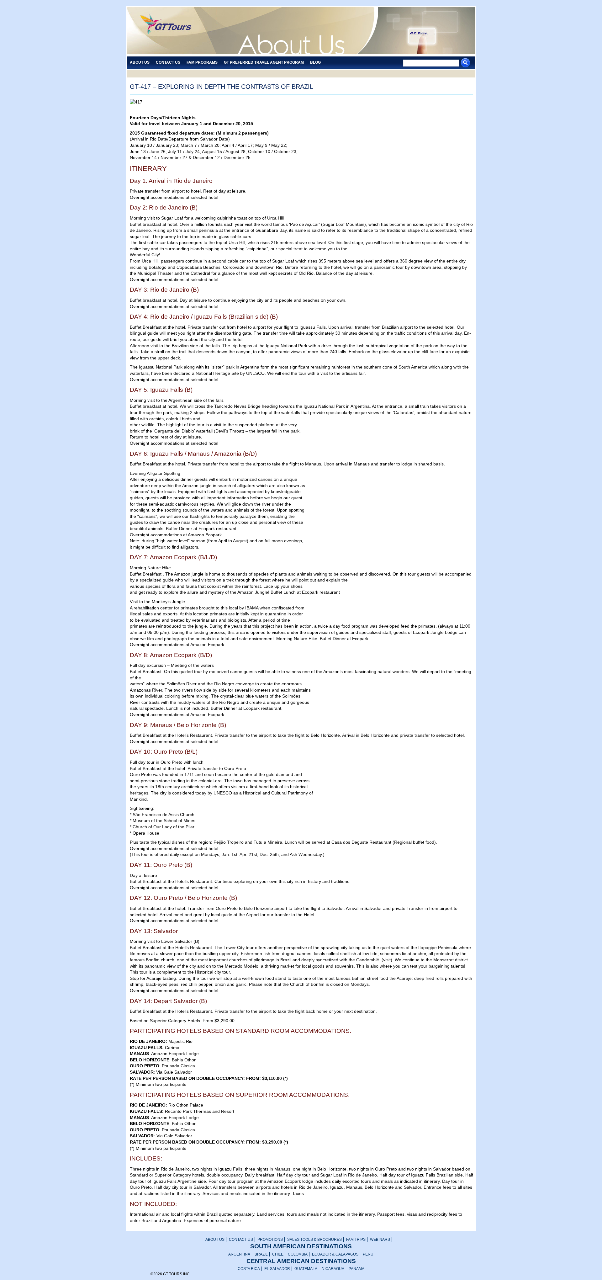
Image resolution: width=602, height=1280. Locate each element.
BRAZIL (261, 1254)
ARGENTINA (239, 1254)
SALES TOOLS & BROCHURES (314, 1239)
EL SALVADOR (277, 1269)
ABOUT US (214, 1239)
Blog (315, 62)
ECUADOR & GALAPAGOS (335, 1254)
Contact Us (168, 62)
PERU (368, 1254)
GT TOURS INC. (169, 31)
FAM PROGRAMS (202, 62)
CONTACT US (241, 1239)
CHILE (277, 1254)
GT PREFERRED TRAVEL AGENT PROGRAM (264, 62)
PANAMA (356, 1269)
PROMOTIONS (270, 1239)
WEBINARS (380, 1239)
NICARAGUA (333, 1269)
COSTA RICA (249, 1269)
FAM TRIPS (356, 1239)
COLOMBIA (298, 1254)
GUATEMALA (305, 1269)
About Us (140, 62)
